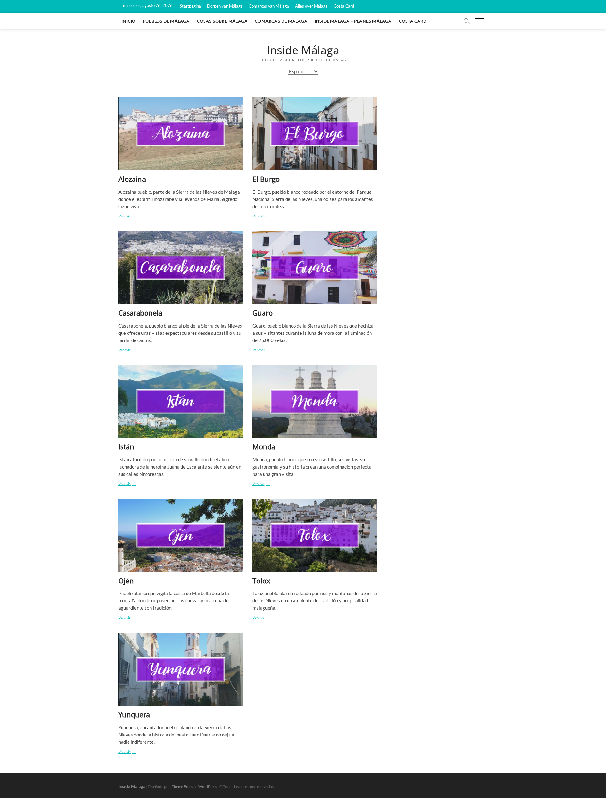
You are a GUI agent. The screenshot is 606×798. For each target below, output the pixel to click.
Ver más (131, 215)
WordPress (207, 786)
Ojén (126, 580)
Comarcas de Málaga (281, 21)
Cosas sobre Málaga (222, 21)
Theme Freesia (184, 786)
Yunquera (134, 714)
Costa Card (344, 6)
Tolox (261, 580)
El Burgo (266, 179)
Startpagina (190, 6)
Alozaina (132, 179)
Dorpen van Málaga (225, 6)
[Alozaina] (180, 133)
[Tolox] (314, 535)
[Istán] (180, 401)
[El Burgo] (314, 133)
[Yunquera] (180, 669)
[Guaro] (314, 267)
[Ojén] (180, 535)
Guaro (262, 312)
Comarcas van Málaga (269, 6)
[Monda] (314, 401)
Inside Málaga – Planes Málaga (353, 21)
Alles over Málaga (311, 6)
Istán (126, 446)
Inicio (128, 21)
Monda (263, 446)
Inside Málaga (303, 50)
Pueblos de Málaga (166, 21)
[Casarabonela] (180, 267)
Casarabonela (140, 312)
